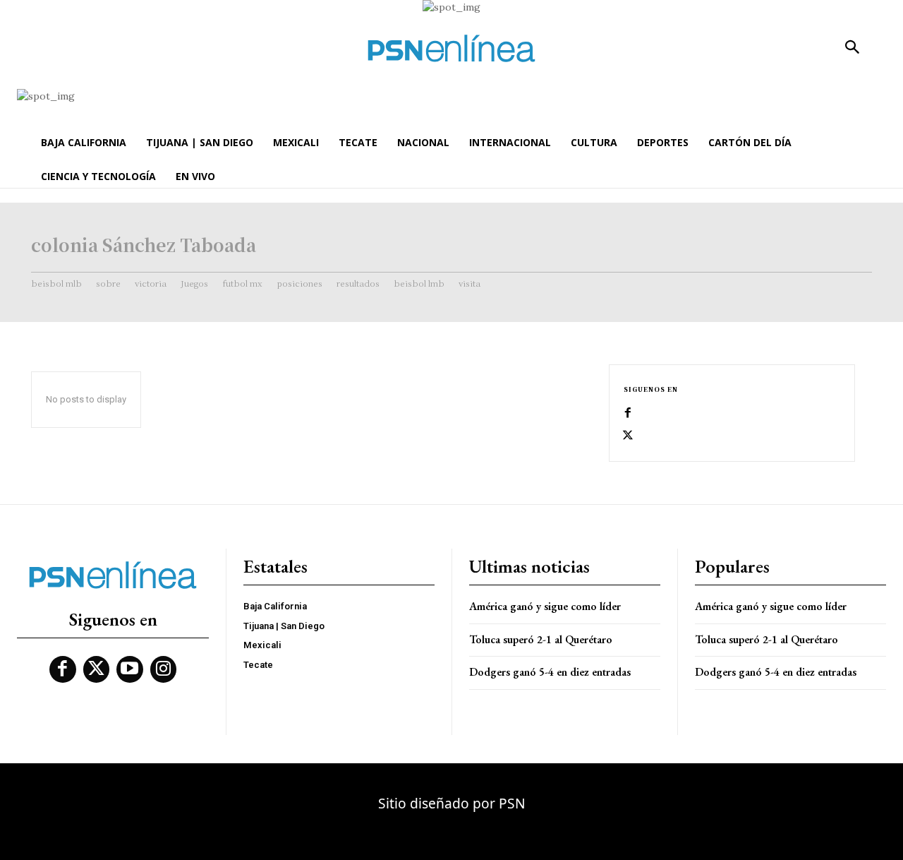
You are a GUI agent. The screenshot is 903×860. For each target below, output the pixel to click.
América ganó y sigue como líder (545, 606)
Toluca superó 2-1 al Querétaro (540, 639)
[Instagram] (163, 669)
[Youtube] (129, 669)
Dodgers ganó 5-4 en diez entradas (550, 671)
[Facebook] (628, 413)
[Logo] (451, 48)
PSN (512, 803)
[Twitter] (628, 435)
